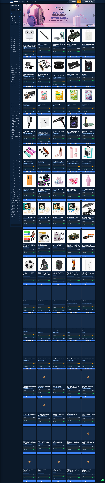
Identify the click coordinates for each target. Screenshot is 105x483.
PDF (79, 1)
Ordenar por (13, 223)
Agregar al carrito (30, 56)
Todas (19, 16)
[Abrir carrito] (94, 1)
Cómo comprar (73, 1)
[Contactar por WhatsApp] (102, 480)
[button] (16, 18)
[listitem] (29, 42)
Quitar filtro (12, 13)
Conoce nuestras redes (88, 1)
